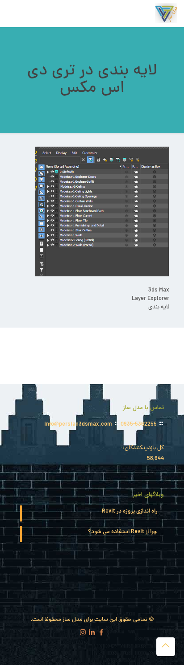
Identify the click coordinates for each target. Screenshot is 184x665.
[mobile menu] (16, 13)
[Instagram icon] (82, 633)
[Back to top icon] (165, 646)
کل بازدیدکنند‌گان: (142, 448)
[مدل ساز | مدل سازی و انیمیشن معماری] (166, 13)
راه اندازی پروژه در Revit (129, 512)
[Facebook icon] (101, 633)
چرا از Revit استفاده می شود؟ (122, 532)
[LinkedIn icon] (92, 633)
